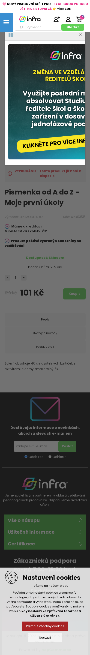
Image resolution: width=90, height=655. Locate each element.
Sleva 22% (75, 85)
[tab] (45, 319)
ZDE (68, 9)
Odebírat (35, 456)
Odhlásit (59, 456)
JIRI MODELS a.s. (32, 217)
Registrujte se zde (56, 19)
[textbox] (39, 27)
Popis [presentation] (45, 319)
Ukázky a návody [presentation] (45, 333)
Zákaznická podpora (45, 561)
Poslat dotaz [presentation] (45, 347)
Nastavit (45, 637)
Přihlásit (68, 19)
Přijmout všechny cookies (45, 626)
